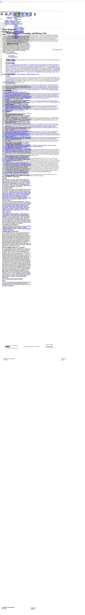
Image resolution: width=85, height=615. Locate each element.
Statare (24, 220)
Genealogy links (27, 107)
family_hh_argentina (19, 32)
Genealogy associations (10, 107)
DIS (24, 226)
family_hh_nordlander (19, 28)
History (16, 38)
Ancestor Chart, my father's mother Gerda (16, 145)
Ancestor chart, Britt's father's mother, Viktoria (16, 204)
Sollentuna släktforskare (38, 146)
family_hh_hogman (18, 27)
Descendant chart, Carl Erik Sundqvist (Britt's (12, 196)
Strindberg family (13, 121)
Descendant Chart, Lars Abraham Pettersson (19, 134)
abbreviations (15, 105)
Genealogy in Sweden (34, 65)
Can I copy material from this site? (48, 71)
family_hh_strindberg (19, 29)
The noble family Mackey (13, 158)
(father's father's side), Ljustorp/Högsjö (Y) (12, 131)
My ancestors (16, 99)
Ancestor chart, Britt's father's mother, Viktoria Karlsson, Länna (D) (42, 132)
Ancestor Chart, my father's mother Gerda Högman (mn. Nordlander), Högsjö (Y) (40, 94)
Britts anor (9, 18)
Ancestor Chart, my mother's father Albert (17, 147)
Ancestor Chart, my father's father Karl (15, 144)
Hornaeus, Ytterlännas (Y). (18, 150)
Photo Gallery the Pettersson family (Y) (11, 165)
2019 (8, 94)
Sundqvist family (9, 186)
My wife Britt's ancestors (16, 101)
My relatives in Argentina (8, 138)
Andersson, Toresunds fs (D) (22, 195)
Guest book (37, 71)
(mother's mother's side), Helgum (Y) (10, 136)
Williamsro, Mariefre (47, 127)
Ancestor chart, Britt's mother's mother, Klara (19, 207)
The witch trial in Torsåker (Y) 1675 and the (15, 156)
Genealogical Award (6, 93)
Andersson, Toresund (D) (8, 208)
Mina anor (9, 17)
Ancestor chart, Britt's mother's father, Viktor (12, 206)
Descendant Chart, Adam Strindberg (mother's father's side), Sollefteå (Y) (43, 87)
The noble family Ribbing (8, 175)
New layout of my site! (57, 49)
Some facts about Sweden (15, 94)
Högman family (14, 116)
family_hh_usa (17, 33)
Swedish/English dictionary (40, 70)
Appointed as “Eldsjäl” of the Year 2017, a (17, 92)
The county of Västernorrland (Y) (20, 172)
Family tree (56, 97)
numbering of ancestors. (47, 69)
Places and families (52, 67)
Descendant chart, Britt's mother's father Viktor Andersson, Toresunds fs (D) (39, 126)
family (8, 123)
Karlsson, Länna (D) (24, 205)
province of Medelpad (7, 172)
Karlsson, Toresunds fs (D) (8, 192)
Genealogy (16, 36)
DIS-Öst (29, 226)
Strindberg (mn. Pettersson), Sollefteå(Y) (14, 149)
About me (5, 92)
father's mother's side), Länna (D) (13, 194)
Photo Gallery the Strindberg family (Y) (49, 105)
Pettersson (4, 123)
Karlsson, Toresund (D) (20, 203)
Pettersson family (50, 81)
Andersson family (25, 184)
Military (16, 35)
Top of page (40, 175)
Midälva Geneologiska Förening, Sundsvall (42, 145)
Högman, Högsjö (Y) (20, 144)
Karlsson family (55, 117)
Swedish (16, 34)
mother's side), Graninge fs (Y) (20, 132)
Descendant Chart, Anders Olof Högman (18, 130)
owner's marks (9, 155)
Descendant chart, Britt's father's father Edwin (19, 191)
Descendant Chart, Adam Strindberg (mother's (13, 133)
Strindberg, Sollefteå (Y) (7, 148)
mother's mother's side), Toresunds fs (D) (14, 197)
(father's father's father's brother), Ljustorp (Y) (20, 137)
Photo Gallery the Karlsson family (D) (11, 213)
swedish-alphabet (16, 25)
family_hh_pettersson (19, 30)
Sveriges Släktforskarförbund (24, 228)
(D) (6, 216)
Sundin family (39, 118)
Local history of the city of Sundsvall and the (17, 171)
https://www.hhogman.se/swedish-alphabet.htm (41, 171)
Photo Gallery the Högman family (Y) (11, 163)
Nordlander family (17, 119)
